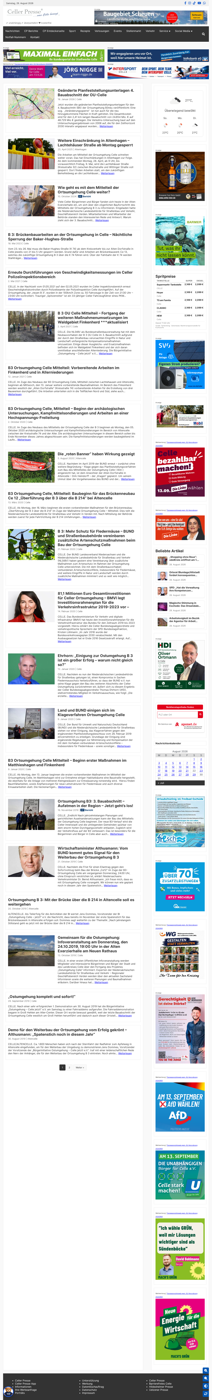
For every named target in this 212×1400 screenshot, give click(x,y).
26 (173, 774)
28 (187, 774)
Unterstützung (90, 1380)
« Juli (161, 782)
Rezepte (85, 30)
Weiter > (80, 1067)
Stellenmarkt (133, 30)
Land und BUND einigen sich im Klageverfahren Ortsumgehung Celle (91, 712)
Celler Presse (22, 1380)
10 (159, 766)
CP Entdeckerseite (53, 30)
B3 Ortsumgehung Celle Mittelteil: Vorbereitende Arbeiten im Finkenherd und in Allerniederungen (63, 370)
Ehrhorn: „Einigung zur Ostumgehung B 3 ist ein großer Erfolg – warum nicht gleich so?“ (95, 660)
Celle (79, 99)
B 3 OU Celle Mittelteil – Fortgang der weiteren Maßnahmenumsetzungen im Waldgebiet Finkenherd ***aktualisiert (93, 317)
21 (187, 770)
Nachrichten (12, 30)
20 (180, 770)
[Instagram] (189, 3)
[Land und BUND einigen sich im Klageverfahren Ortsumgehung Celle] (31, 738)
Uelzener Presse (158, 1389)
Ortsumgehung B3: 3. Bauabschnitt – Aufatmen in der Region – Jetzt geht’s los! (95, 803)
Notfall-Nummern (15, 37)
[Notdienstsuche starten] (200, 714)
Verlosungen (102, 30)
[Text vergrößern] (206, 1371)
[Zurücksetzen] (206, 1394)
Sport (72, 30)
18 (166, 770)
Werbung (87, 1383)
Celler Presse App (25, 1383)
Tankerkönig (165, 326)
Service (163, 30)
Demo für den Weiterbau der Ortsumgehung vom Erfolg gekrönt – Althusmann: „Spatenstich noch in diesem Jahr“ (67, 1032)
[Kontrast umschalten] (206, 1386)
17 (159, 770)
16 (201, 766)
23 (201, 770)
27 (180, 774)
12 (173, 766)
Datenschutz (89, 1389)
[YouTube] (199, 3)
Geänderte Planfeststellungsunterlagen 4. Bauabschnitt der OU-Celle (96, 92)
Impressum (88, 1392)
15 (194, 766)
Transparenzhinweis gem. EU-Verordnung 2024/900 (33, 64)
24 (159, 774)
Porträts (20, 1392)
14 (187, 766)
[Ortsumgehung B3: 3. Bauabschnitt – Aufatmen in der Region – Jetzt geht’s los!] (31, 829)
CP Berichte (31, 30)
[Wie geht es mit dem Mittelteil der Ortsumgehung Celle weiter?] (31, 215)
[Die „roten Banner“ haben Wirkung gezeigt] (31, 481)
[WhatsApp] (204, 3)
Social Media (182, 30)
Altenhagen (80, 149)
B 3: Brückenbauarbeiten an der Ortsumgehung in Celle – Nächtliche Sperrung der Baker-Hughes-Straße (70, 236)
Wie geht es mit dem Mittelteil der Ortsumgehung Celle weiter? (88, 189)
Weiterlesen (106, 126)
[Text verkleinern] (206, 1378)
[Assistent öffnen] (8, 1391)
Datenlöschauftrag (93, 1386)
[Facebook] (185, 3)
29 (194, 774)
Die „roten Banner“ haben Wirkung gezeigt (96, 454)
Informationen (23, 1386)
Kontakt (34, 37)
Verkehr (150, 30)
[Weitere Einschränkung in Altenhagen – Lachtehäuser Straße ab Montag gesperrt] (31, 168)
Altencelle (81, 458)
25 (166, 774)
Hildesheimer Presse (161, 1386)
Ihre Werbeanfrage (26, 1389)
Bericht (87, 196)
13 (180, 766)
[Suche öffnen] (203, 34)
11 (166, 766)
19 (173, 770)
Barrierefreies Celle (160, 1383)
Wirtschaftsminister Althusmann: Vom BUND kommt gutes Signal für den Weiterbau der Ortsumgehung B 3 (93, 852)
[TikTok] (194, 3)
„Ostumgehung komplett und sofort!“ (41, 996)
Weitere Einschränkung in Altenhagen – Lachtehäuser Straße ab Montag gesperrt (95, 142)
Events (118, 30)
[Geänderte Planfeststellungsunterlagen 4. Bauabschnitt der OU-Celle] (31, 118)
